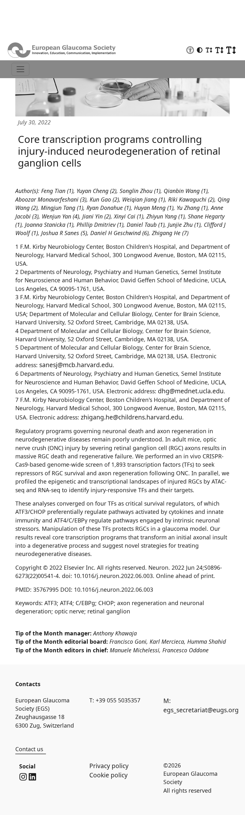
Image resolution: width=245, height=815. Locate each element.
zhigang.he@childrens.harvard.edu (131, 417)
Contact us (29, 749)
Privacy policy (109, 765)
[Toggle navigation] (20, 69)
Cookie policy (108, 775)
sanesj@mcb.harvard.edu (76, 364)
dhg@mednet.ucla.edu (191, 391)
